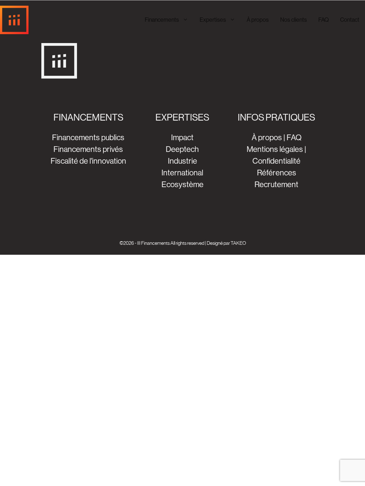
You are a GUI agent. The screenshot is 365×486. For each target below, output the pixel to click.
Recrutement (276, 184)
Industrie (182, 161)
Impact (182, 137)
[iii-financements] (14, 20)
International (182, 172)
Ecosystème (182, 184)
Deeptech (182, 149)
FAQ (323, 19)
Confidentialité (276, 161)
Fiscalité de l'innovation (88, 161)
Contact (349, 19)
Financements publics (88, 137)
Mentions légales (275, 149)
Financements (162, 19)
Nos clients (293, 19)
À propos (258, 19)
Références (276, 172)
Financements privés (88, 149)
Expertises (213, 19)
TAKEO (238, 243)
